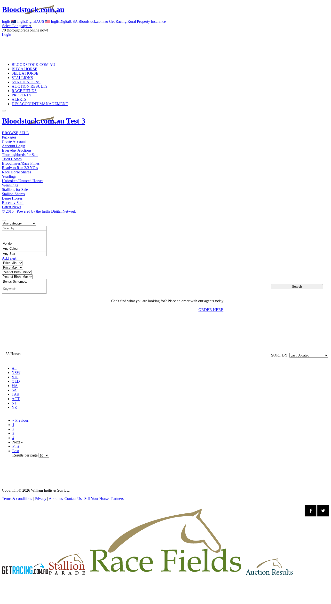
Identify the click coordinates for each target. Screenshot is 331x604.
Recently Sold (13, 203)
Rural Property (138, 21)
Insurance (158, 21)
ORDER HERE (210, 310)
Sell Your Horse (96, 498)
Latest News (11, 207)
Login (6, 34)
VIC (15, 377)
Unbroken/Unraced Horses (22, 181)
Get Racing (117, 21)
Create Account (14, 141)
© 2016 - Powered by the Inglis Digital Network (39, 211)
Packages (9, 137)
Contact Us (73, 498)
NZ (14, 407)
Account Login (13, 146)
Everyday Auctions (16, 150)
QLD (16, 381)
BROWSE (10, 133)
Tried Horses (12, 159)
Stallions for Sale (15, 189)
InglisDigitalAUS (30, 21)
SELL (24, 133)
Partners (117, 498)
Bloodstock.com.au (33, 9)
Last (15, 451)
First (15, 446)
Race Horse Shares (16, 172)
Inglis (6, 21)
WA (15, 386)
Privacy (40, 498)
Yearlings (9, 176)
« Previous (20, 420)
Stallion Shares (13, 194)
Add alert (9, 258)
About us (56, 498)
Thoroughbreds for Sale (20, 155)
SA (14, 390)
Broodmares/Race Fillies (20, 163)
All (14, 368)
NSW (16, 373)
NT (14, 403)
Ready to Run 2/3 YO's (20, 168)
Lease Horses (12, 198)
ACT (16, 399)
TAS (15, 394)
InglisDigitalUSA (64, 21)
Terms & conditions (17, 498)
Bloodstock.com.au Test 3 (43, 120)
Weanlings (10, 185)
